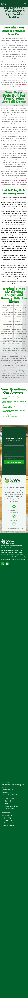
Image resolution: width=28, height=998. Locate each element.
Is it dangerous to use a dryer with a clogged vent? (13, 411)
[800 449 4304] (14, 516)
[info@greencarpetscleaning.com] (14, 524)
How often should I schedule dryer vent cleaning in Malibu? (13, 415)
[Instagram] (2, 563)
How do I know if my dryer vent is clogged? (13, 397)
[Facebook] (7, 563)
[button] (14, 397)
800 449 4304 (14, 520)
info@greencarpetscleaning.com (14, 528)
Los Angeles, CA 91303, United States (14, 511)
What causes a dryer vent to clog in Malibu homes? (14, 402)
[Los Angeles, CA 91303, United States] (14, 506)
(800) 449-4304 (7, 789)
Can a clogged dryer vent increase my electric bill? (13, 406)
